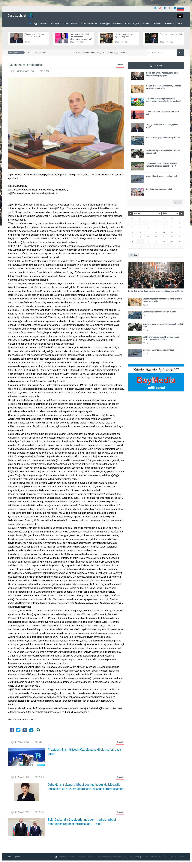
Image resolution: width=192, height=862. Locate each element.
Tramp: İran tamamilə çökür (171, 34)
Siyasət (43, 23)
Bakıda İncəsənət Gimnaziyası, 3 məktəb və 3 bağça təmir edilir (94, 52)
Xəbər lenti (157, 65)
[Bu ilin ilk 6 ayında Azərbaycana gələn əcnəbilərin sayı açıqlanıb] (156, 275)
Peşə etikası (169, 23)
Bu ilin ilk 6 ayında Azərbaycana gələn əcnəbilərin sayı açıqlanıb (162, 74)
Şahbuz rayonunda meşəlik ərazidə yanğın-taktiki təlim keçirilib (161, 164)
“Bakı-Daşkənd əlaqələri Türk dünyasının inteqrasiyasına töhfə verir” (81, 36)
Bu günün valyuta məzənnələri (159, 189)
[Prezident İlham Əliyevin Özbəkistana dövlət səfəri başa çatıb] (26, 757)
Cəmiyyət (156, 23)
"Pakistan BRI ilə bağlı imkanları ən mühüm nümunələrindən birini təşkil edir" (163, 100)
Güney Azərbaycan (89, 23)
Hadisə (74, 23)
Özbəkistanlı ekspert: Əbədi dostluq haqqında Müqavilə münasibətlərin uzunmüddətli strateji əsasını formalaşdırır (85, 787)
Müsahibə (117, 23)
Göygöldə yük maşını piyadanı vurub (161, 176)
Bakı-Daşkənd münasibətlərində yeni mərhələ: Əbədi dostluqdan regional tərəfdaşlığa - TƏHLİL (82, 822)
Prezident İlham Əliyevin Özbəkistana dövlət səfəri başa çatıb (84, 752)
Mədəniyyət (105, 23)
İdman (127, 23)
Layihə (136, 23)
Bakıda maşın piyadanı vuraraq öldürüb (163, 137)
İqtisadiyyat (55, 23)
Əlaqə (179, 23)
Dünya (65, 23)
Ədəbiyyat (153, 857)
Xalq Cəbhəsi (17, 15)
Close (28, 23)
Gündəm (145, 23)
